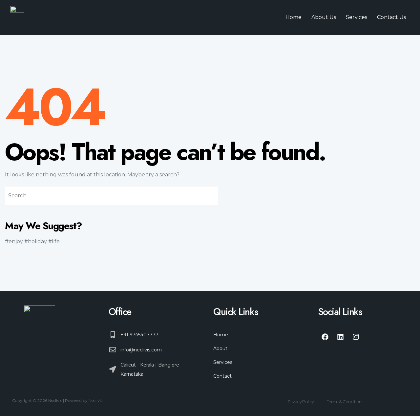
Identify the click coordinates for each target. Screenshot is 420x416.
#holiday (35, 241)
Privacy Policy (301, 401)
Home (293, 17)
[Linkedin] (340, 337)
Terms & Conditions (345, 401)
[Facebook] (325, 337)
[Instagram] (356, 337)
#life (54, 241)
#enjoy (14, 241)
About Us (323, 17)
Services (356, 17)
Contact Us (391, 17)
